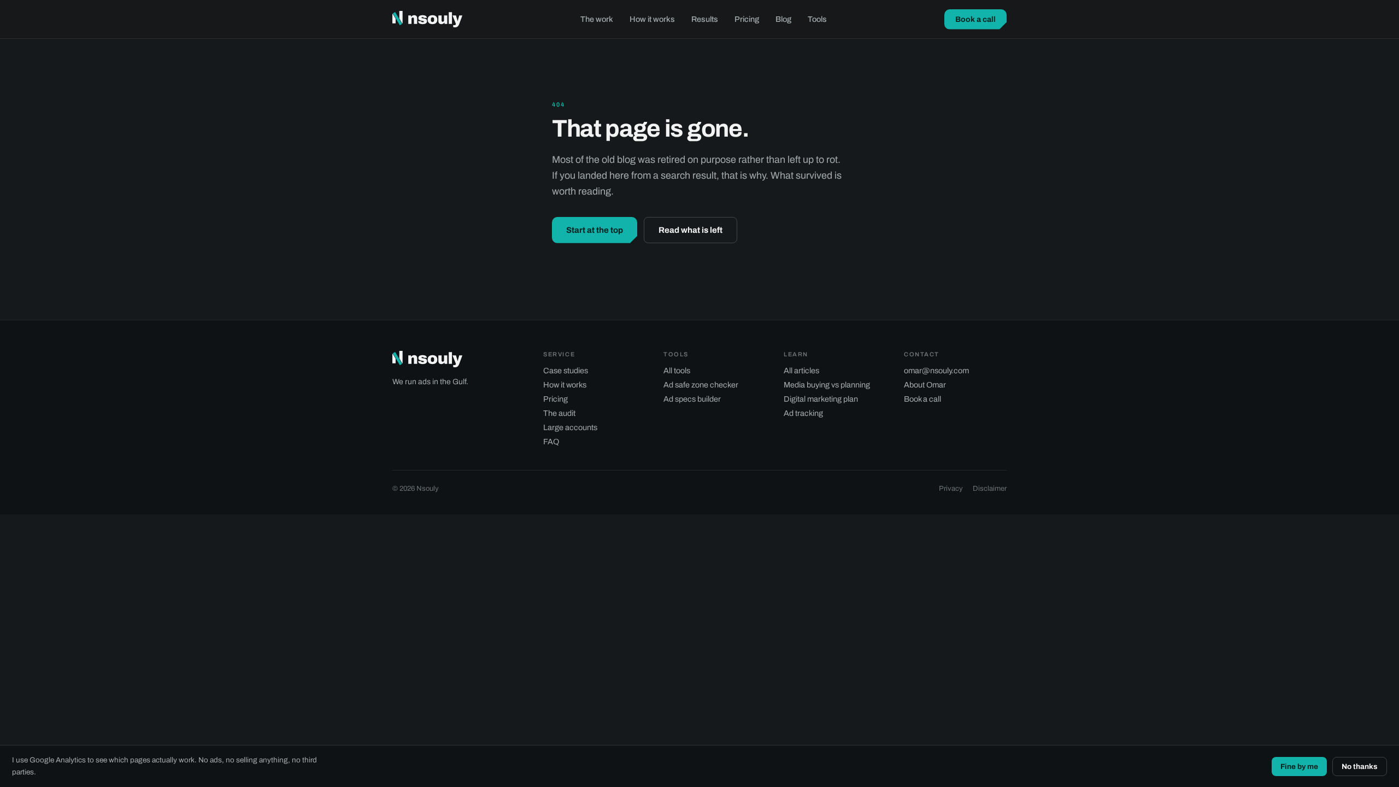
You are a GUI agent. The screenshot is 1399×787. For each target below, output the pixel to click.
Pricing (746, 19)
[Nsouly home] (427, 19)
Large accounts (570, 427)
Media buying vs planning (827, 384)
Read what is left (690, 230)
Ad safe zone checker (700, 384)
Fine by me (1299, 766)
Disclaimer (990, 488)
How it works (652, 19)
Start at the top (594, 230)
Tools (817, 19)
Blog (783, 19)
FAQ (551, 441)
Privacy (951, 488)
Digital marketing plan (821, 399)
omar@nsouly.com (936, 370)
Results (704, 19)
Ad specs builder (692, 399)
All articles (801, 370)
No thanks (1360, 766)
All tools (676, 370)
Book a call (975, 19)
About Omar (925, 384)
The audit (559, 413)
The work (596, 19)
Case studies (565, 370)
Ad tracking (803, 413)
